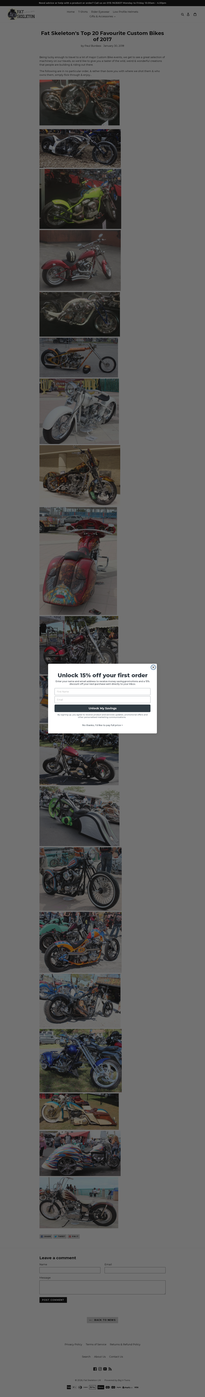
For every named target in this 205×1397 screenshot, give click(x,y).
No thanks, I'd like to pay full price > (102, 725)
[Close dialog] (153, 667)
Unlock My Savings (103, 708)
